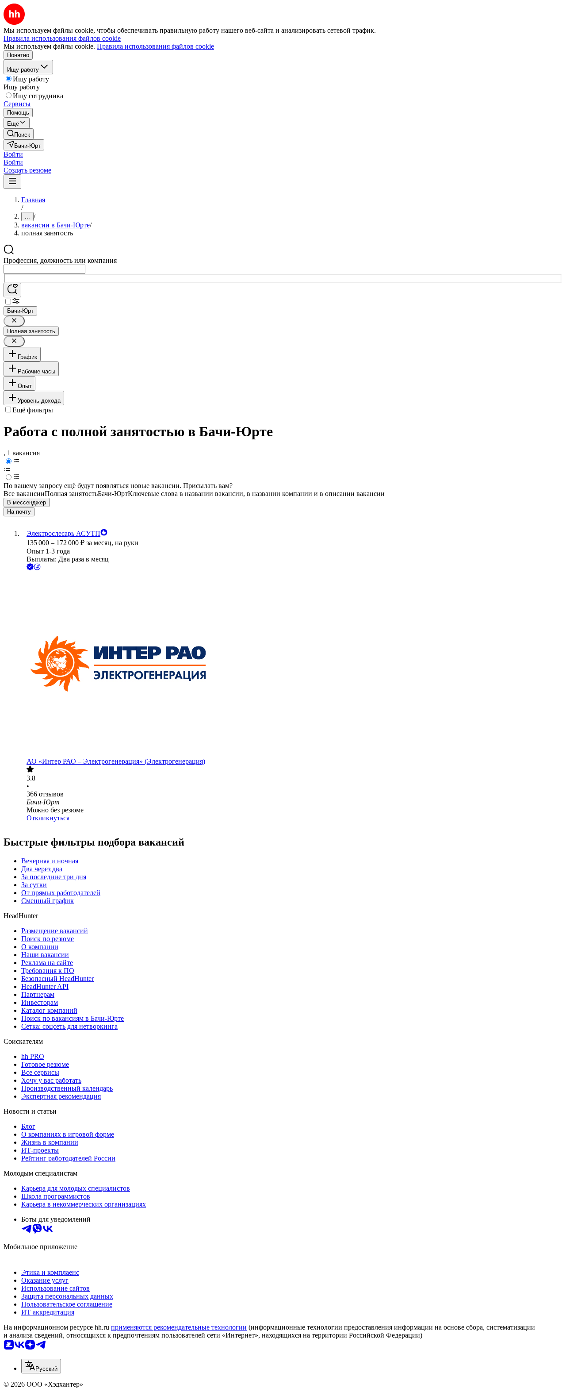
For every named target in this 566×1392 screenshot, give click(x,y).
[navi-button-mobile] (12, 181)
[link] (19, 133)
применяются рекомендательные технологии (179, 1327)
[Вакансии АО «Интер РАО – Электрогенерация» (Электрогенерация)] (292, 665)
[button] (13, 154)
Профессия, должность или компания (60, 260)
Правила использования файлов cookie (155, 46)
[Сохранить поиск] (12, 290)
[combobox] (44, 269)
